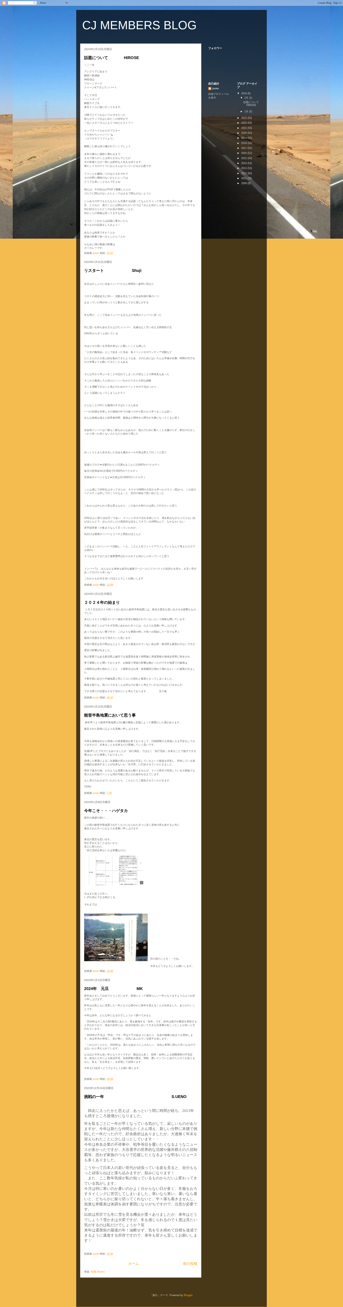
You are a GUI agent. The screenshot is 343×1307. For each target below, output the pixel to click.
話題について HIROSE (111, 57)
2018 (244, 143)
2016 (244, 153)
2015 (244, 158)
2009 (244, 183)
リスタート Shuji (113, 270)
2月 (246, 97)
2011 (244, 178)
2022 (244, 122)
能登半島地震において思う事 (110, 715)
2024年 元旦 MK (113, 988)
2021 (244, 127)
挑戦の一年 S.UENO (135, 1096)
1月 (246, 111)
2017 (244, 148)
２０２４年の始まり (104, 602)
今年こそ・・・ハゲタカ (106, 810)
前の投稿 (190, 1264)
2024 (244, 93)
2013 (244, 168)
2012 (244, 173)
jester (215, 88)
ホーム (133, 1264)
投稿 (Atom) (98, 1271)
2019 (244, 137)
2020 (244, 132)
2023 (244, 117)
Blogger (188, 1295)
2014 (244, 163)
